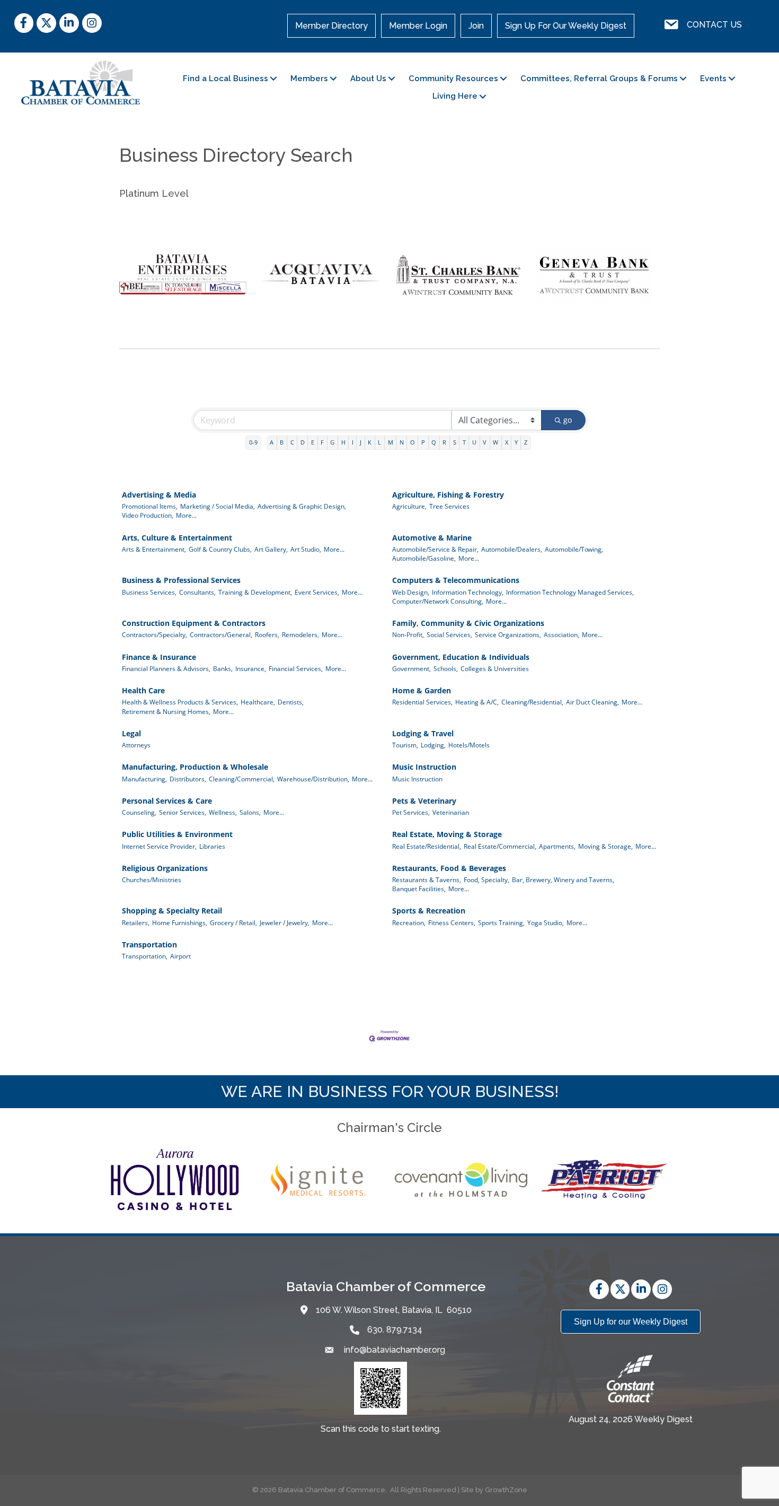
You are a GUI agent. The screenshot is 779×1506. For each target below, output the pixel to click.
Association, (561, 634)
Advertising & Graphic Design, (302, 506)
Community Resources (453, 78)
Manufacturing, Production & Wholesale (195, 767)
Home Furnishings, (179, 922)
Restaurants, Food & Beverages (449, 868)
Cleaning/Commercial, (242, 778)
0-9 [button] (253, 442)
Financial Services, (296, 668)
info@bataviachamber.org (393, 1350)
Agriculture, (409, 506)
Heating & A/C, (477, 702)
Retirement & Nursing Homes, (166, 711)
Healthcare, (258, 702)
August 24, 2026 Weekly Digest (631, 1419)
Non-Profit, (408, 634)
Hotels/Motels (469, 745)
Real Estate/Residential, (426, 846)
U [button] (474, 442)
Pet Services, (411, 812)
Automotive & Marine (432, 538)
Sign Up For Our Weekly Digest (565, 26)
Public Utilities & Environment (177, 834)
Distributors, (188, 778)
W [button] (495, 442)
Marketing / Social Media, (217, 506)
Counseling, (139, 812)
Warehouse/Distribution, (313, 778)
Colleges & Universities (495, 668)
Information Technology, (467, 592)
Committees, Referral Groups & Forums (599, 78)
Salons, (250, 812)
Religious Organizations (165, 868)
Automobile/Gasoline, (424, 558)
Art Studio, (305, 549)
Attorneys (136, 745)
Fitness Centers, (451, 922)
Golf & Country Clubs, (220, 549)
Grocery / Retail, (233, 922)
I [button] (352, 442)
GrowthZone (506, 1490)
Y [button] (516, 442)
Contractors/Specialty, (154, 634)
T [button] (464, 442)
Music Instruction (424, 767)
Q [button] (433, 442)
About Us (368, 78)
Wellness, (223, 812)
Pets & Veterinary (424, 801)
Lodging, (433, 745)
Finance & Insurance (159, 657)
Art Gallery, (271, 549)
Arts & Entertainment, (154, 549)
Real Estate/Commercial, (500, 846)
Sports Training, (501, 922)
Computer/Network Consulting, (437, 601)
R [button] (444, 442)
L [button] (379, 442)
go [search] (567, 420)
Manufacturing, (144, 778)
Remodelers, (300, 634)
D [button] (302, 442)
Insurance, (250, 668)
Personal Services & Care (167, 801)
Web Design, (410, 592)
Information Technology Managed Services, (570, 592)
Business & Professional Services (181, 580)
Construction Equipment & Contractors (193, 623)
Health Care (143, 690)
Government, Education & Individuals (460, 657)
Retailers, (135, 922)
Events (713, 78)
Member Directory (331, 26)
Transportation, (144, 956)
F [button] (322, 442)
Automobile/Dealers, (511, 549)
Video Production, (147, 515)
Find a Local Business (225, 78)
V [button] (484, 442)
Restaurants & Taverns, (426, 879)
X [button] (506, 442)
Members (309, 78)
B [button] (282, 442)
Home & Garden (421, 690)
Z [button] (525, 442)
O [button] (412, 442)
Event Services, (317, 592)
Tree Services (449, 506)
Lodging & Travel (423, 733)
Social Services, (449, 634)
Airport (180, 956)
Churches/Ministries (151, 879)
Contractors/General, (221, 634)
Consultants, (197, 592)
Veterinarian (450, 812)
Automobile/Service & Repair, (435, 549)
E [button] (312, 442)
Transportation (149, 944)
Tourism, (405, 745)
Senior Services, (182, 812)
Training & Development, (255, 592)
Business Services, (149, 592)
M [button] (390, 442)
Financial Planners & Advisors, (166, 668)
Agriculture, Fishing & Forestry (448, 495)
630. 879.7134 (394, 1330)
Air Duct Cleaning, (592, 702)
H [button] (343, 442)
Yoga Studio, (545, 922)
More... (186, 515)
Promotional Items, (150, 506)
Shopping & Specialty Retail (172, 911)
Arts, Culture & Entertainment (177, 538)
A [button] (271, 442)
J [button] (360, 442)
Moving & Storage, (605, 846)
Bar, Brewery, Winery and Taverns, (563, 879)
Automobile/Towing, (574, 549)
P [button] (423, 442)
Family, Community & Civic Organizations (468, 623)
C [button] (292, 442)
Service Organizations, (508, 634)
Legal (131, 733)
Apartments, (557, 846)
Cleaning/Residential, (532, 702)
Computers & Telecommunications (455, 580)
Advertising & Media (159, 495)
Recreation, (409, 922)
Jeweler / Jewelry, (284, 922)
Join (476, 26)
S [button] (454, 442)
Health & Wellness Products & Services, (180, 702)
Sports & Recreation (428, 911)
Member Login (418, 26)
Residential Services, (422, 702)
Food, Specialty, (486, 879)
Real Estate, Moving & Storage (447, 834)
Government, (411, 668)
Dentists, (291, 702)
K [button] (369, 442)
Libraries (212, 846)
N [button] (402, 442)
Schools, (445, 668)
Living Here (454, 96)
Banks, (223, 668)
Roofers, (267, 634)
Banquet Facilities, (419, 888)
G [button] (332, 442)
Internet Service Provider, (159, 846)
